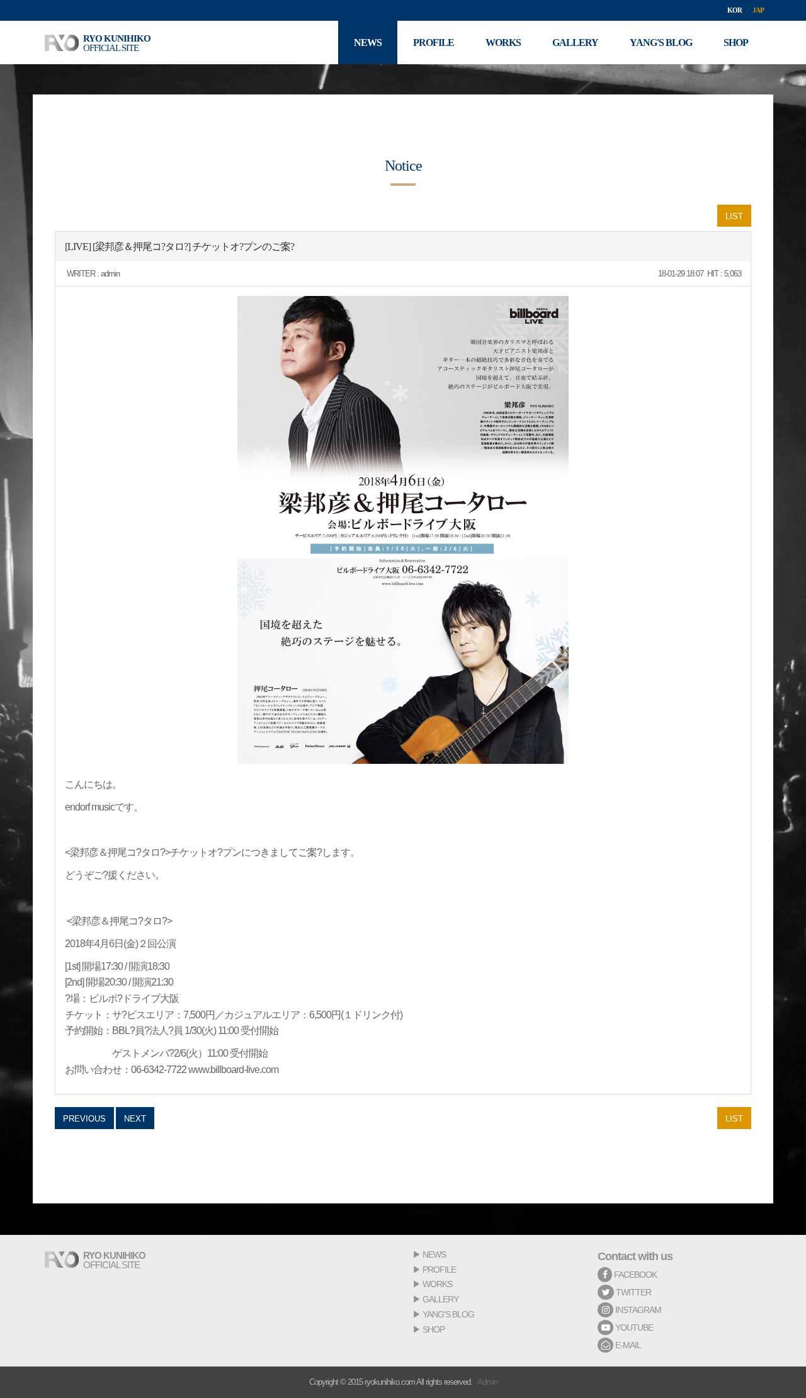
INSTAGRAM (637, 1310)
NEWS (434, 1254)
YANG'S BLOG (448, 1314)
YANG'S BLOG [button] (661, 42)
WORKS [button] (503, 42)
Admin (487, 1382)
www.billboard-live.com (233, 1069)
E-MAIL (627, 1345)
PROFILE (439, 1269)
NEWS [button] (368, 42)
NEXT (135, 1118)
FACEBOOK (634, 1275)
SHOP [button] (736, 42)
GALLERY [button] (575, 42)
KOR (734, 10)
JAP (758, 10)
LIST (734, 216)
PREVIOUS (84, 1118)
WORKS (437, 1284)
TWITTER (632, 1292)
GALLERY (440, 1299)
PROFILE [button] (433, 42)
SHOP (434, 1329)
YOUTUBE (633, 1327)
